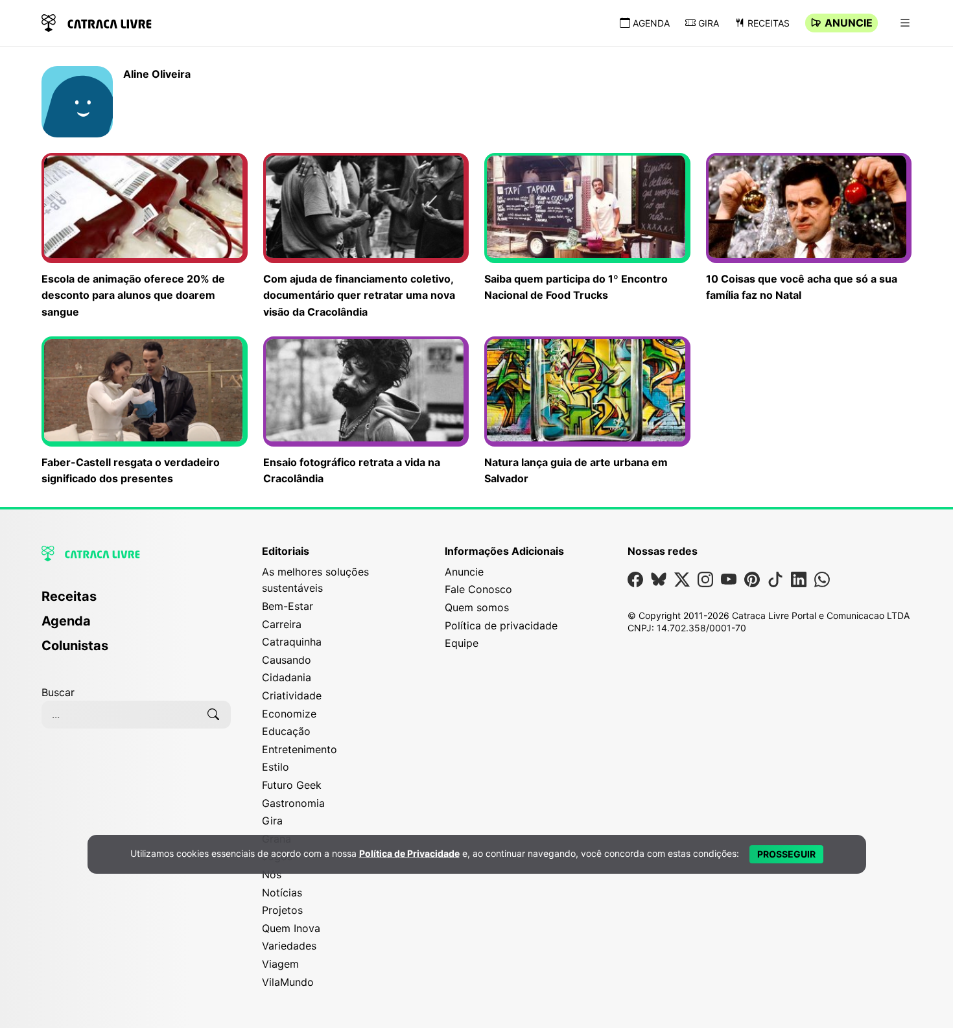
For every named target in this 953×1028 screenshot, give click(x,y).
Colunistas (74, 645)
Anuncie (849, 22)
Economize (289, 713)
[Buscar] (213, 714)
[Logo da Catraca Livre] (96, 21)
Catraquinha (292, 641)
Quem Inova (291, 928)
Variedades (289, 945)
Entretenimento (299, 749)
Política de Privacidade (409, 853)
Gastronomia (293, 803)
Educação (286, 731)
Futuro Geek (292, 784)
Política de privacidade (501, 625)
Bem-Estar (287, 606)
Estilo (275, 766)
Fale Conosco (478, 589)
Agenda (651, 23)
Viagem (280, 963)
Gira (708, 23)
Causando (286, 659)
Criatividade (292, 695)
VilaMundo (288, 981)
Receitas (768, 23)
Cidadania (286, 677)
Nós (271, 874)
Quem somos (477, 607)
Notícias (282, 892)
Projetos (282, 910)
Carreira (281, 624)
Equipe (461, 643)
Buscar (58, 692)
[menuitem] (136, 602)
